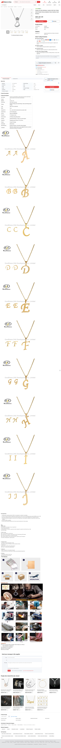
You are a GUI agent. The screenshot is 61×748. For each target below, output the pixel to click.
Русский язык (22, 742)
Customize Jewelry (4, 718)
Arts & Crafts (5, 6)
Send (9, 670)
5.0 (48, 80)
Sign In (37, 74)
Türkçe (49, 742)
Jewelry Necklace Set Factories (17, 733)
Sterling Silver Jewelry (15, 729)
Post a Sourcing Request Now (28, 670)
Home (2, 6)
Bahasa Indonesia (57, 742)
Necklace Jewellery (37, 729)
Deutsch (29, 742)
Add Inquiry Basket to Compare (17, 35)
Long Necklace (22, 729)
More (2, 737)
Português (14, 742)
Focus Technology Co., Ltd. (24, 744)
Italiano (26, 742)
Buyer (39, 4)
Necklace (15, 6)
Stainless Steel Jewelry (33, 718)
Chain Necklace (20, 6)
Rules (59, 4)
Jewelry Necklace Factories (39, 733)
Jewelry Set (3, 729)
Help (43, 4)
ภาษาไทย (46, 742)
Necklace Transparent (29, 729)
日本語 (41, 742)
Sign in (59, 2)
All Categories (4, 4)
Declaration (40, 744)
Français (18, 742)
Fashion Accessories (10, 6)
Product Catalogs (14, 716)
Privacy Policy (44, 744)
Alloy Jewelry (47, 718)
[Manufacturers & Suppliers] (6, 2)
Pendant (8, 729)
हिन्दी (43, 742)
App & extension (49, 4)
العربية (35, 742)
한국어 (38, 742)
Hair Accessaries (18, 720)
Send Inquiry (41, 21)
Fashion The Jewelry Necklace (49, 733)
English (8, 742)
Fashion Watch (3, 720)
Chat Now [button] (54, 21)
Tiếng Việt (52, 742)
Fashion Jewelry (18, 718)
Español (11, 742)
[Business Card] (58, 82)
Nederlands (32, 742)
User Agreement (36, 744)
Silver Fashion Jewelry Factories (6, 733)
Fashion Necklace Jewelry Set (28, 733)
